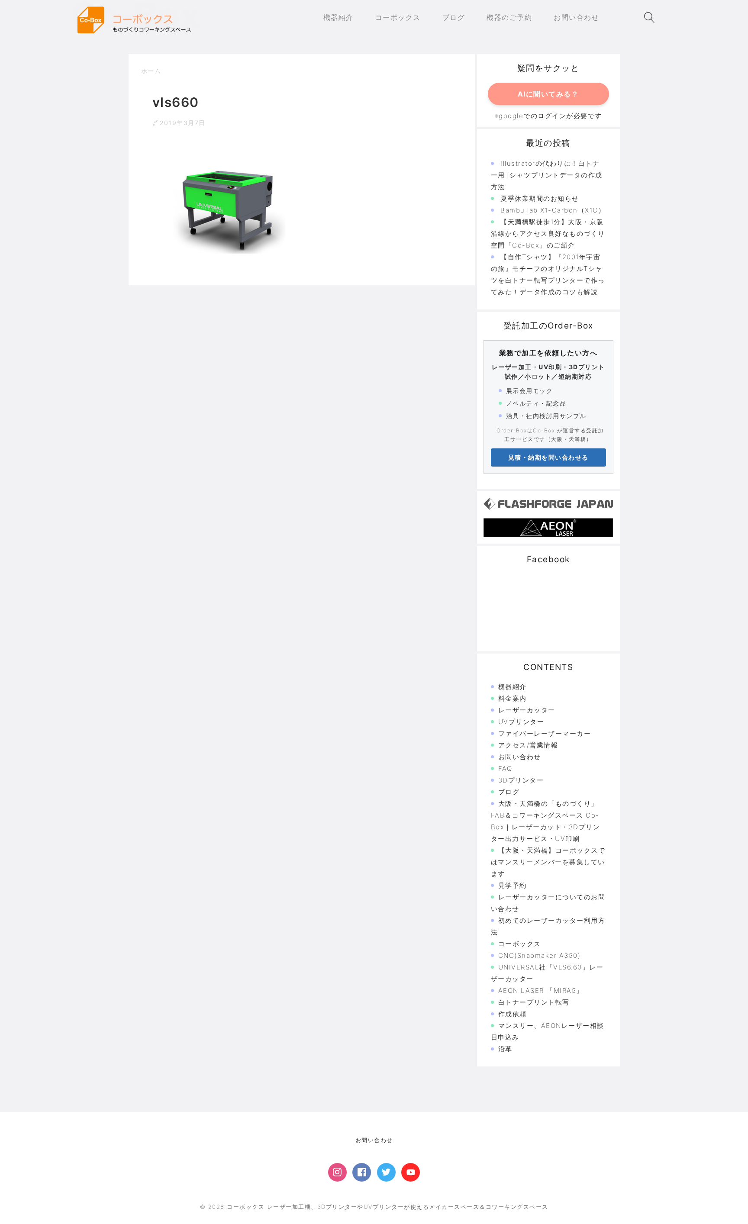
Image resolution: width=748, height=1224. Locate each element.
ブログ (509, 792)
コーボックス (519, 944)
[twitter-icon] (386, 1172)
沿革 (505, 1049)
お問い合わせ (519, 757)
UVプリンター (521, 722)
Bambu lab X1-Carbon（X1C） (552, 210)
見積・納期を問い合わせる (548, 457)
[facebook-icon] (361, 1172)
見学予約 (512, 885)
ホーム (151, 70)
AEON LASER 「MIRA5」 (541, 990)
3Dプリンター (521, 780)
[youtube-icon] (410, 1172)
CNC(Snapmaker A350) (539, 955)
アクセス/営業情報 (528, 745)
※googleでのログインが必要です (548, 116)
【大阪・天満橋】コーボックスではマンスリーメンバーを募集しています (548, 862)
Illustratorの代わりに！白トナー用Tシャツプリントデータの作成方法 (547, 175)
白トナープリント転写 (534, 1002)
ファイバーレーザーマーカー (544, 733)
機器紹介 (512, 687)
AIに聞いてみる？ (548, 94)
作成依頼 (512, 1014)
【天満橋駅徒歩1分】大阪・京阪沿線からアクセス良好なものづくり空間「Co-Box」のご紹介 (548, 233)
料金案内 (512, 698)
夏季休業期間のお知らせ (539, 198)
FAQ (505, 768)
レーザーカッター (526, 710)
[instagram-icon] (337, 1172)
